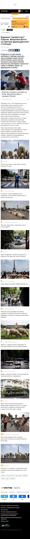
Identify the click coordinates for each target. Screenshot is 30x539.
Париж (2, 478)
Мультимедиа (18, 475)
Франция (25, 475)
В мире (8, 475)
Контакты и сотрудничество (8, 507)
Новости (3, 475)
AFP (6, 161)
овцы (7, 478)
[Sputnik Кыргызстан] (4, 11)
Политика (12, 492)
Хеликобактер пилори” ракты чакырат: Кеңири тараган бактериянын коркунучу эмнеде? (19, 25)
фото (13, 475)
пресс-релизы (4, 509)
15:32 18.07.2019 (5, 47)
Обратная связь (4, 521)
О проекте (3, 505)
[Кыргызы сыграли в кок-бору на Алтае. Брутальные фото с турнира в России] (15, 80)
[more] (27, 99)
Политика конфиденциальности (9, 512)
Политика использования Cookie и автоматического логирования (9, 514)
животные (12, 478)
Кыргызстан (4, 492)
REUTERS (8, 222)
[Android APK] (5, 525)
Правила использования (13, 505)
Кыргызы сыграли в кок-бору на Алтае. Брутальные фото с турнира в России (14, 94)
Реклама (17, 507)
